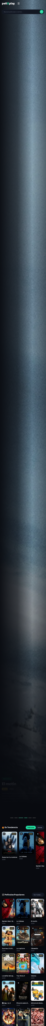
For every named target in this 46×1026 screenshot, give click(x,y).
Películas (30, 827)
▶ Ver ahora (9, 810)
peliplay (8, 3)
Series (40, 827)
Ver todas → (38, 895)
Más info (24, 810)
